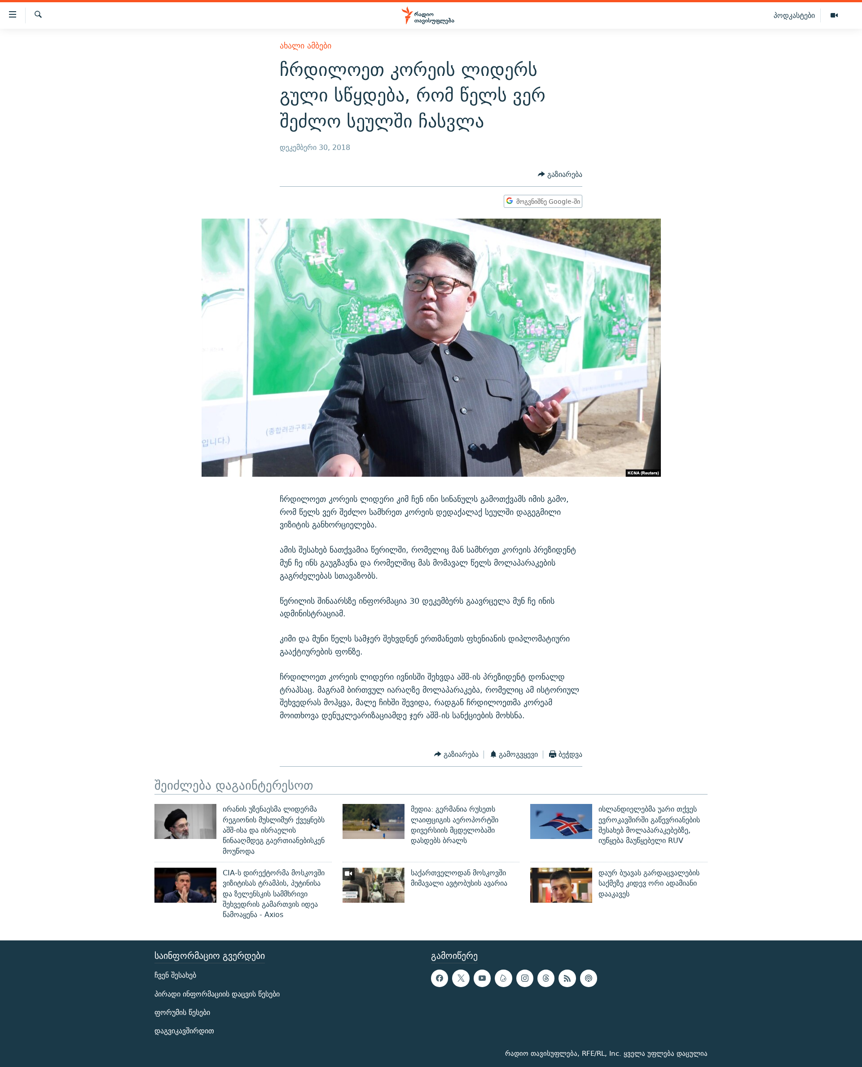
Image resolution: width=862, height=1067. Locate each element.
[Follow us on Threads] (545, 978)
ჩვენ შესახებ (175, 975)
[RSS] (567, 978)
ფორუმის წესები (182, 1012)
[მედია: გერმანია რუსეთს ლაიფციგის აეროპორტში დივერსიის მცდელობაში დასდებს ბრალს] (374, 821)
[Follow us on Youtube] (482, 978)
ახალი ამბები (305, 46)
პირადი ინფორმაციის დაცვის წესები (217, 994)
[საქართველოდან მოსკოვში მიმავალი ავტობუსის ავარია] (374, 885)
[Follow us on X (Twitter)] (460, 978)
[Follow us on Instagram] (524, 978)
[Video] (834, 16)
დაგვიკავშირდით (184, 1030)
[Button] (560, 174)
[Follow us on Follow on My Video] (503, 978)
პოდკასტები (794, 15)
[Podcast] (588, 978)
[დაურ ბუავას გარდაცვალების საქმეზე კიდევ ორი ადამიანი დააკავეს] (561, 885)
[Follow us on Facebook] (439, 978)
